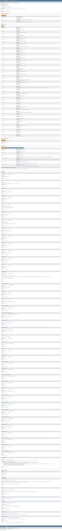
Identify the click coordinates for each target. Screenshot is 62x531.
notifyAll (18, 168)
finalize (7, 168)
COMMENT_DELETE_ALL (19, 50)
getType (17, 155)
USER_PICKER (18, 113)
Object (15, 167)
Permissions (3, 142)
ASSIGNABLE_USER (18, 33)
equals (4, 168)
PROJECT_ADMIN (18, 94)
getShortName (18, 152)
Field (5, 528)
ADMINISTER (17, 28)
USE (16, 110)
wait (23, 168)
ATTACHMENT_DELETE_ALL (19, 36)
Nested (3, 528)
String (4, 152)
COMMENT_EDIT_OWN (18, 58)
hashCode (12, 168)
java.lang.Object (3, 6)
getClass (10, 168)
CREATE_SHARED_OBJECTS (19, 69)
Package (4, 526)
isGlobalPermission (19, 164)
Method (9, 528)
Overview (1, 526)
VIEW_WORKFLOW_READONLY (19, 121)
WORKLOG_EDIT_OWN (18, 134)
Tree (9, 526)
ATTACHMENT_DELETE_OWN (19, 39)
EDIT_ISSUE (17, 75)
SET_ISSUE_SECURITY (19, 102)
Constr (7, 528)
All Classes (15, 527)
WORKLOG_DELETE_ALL (19, 126)
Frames (9, 527)
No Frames (11, 527)
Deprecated (11, 526)
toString (21, 168)
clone (2, 168)
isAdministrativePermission (20, 161)
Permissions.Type (18, 20)
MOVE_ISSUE (17, 91)
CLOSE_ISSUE (18, 47)
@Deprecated (2, 10)
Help (16, 526)
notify (15, 168)
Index (14, 526)
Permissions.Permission (19, 17)
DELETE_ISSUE (18, 72)
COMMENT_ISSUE (18, 61)
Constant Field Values (4, 178)
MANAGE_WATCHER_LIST (19, 83)
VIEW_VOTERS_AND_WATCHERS (19, 118)
